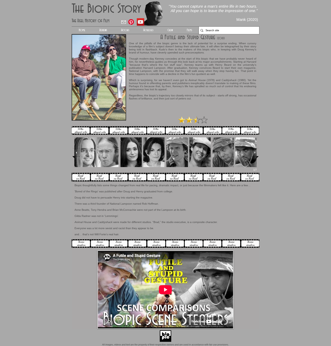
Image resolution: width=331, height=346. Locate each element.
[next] (255, 152)
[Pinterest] (131, 22)
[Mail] (123, 22)
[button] (125, 30)
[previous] (76, 152)
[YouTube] (140, 22)
